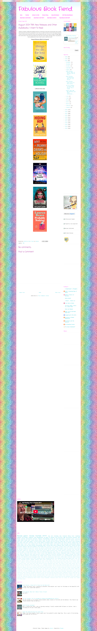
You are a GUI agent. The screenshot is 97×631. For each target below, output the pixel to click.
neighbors (71, 573)
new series (30, 553)
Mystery (40, 541)
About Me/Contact (55, 15)
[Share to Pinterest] (47, 241)
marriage (66, 544)
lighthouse (65, 572)
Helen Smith (68, 298)
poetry (55, 545)
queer (57, 563)
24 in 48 (64, 555)
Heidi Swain (50, 544)
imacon (51, 628)
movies (36, 540)
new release (63, 536)
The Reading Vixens (70, 324)
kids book (53, 572)
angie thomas (43, 567)
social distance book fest (27, 564)
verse (60, 577)
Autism (49, 564)
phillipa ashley (43, 549)
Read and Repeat (69, 309)
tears (73, 541)
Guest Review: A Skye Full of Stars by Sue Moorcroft (36, 585)
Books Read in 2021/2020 (25, 17)
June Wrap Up (20, 554)
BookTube (31, 551)
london (24, 550)
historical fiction (33, 549)
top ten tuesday (53, 536)
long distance (20, 573)
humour (22, 544)
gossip (52, 571)
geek (52, 545)
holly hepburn (33, 546)
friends (48, 541)
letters (60, 572)
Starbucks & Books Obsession (69, 318)
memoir (52, 542)
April (67, 101)
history (72, 540)
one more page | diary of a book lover (70, 306)
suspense (78, 553)
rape (21, 576)
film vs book (24, 571)
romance (31, 537)
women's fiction (34, 541)
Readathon (40, 537)
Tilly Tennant (54, 546)
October (68, 65)
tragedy (41, 555)
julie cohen (29, 563)
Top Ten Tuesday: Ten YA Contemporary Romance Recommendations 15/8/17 (41, 598)
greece (56, 571)
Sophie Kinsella (50, 550)
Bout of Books (50, 537)
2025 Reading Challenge (71, 35)
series (23, 539)
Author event (42, 540)
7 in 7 (41, 564)
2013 (66, 128)
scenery (49, 576)
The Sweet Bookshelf (70, 326)
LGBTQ (18, 544)
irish (43, 572)
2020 (66, 115)
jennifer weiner (22, 563)
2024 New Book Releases (67, 15)
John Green (54, 559)
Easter (54, 564)
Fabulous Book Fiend (45, 9)
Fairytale (64, 564)
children (43, 554)
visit (75, 577)
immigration (19, 572)
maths (53, 573)
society (23, 577)
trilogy (27, 551)
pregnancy (27, 555)
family (40, 539)
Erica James (59, 564)
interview (68, 550)
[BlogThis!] (43, 241)
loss (36, 573)
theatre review (40, 577)
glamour (49, 571)
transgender (46, 577)
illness (74, 562)
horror (71, 562)
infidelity (28, 572)
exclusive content (71, 537)
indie (24, 572)
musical (66, 573)
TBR (23, 243)
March (67, 103)
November (68, 64)
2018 (66, 119)
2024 (66, 60)
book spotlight (76, 549)
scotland (23, 559)
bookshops (26, 568)
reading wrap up (76, 542)
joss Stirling (48, 572)
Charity (75, 555)
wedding (59, 545)
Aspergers (45, 564)
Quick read (66, 546)
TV (76, 559)
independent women (65, 553)
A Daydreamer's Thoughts (71, 288)
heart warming (46, 558)
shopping (19, 577)
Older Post (57, 292)
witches (49, 555)
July (67, 96)
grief (35, 558)
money (63, 573)
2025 (66, 58)
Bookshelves (69, 555)
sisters (28, 559)
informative (33, 572)
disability (48, 554)
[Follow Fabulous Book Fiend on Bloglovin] (69, 214)
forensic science (21, 558)
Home (21, 15)
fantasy (48, 545)
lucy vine (47, 573)
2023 (66, 109)
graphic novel (29, 558)
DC (51, 564)
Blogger (62, 628)
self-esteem (40, 546)
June (67, 98)
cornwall (61, 546)
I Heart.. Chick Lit (70, 300)
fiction (55, 562)
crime (60, 540)
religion (35, 576)
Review (19, 536)
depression (39, 562)
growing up (39, 558)
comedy (18, 540)
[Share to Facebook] (46, 241)
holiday (71, 554)
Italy (41, 550)
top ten (26, 545)
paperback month (51, 563)
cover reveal (31, 540)
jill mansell (20, 553)
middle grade (20, 545)
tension (37, 559)
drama (25, 540)
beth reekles (67, 567)
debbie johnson (73, 546)
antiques (54, 567)
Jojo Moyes (60, 559)
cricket (40, 544)
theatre (35, 577)
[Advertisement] (71, 173)
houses (78, 571)
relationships (72, 544)
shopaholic (77, 576)
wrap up (52, 539)
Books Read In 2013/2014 (65, 17)
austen (59, 567)
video (38, 564)
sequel (55, 542)
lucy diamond (58, 558)
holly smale (77, 554)
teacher (32, 559)
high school (66, 562)
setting (56, 576)
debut (22, 540)
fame (48, 562)
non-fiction (58, 537)
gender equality (43, 571)
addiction (27, 554)
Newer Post (22, 292)
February (68, 105)
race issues (61, 563)
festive (18, 571)
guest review (28, 536)
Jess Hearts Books (69, 303)
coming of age (26, 546)
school (34, 553)
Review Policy (45, 15)
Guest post (20, 541)
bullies (38, 554)
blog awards (73, 567)
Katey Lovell (70, 564)
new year (75, 573)
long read (26, 573)
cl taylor (61, 551)
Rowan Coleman (56, 553)
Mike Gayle (37, 551)
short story (27, 544)
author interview (75, 538)
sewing (59, 576)
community (23, 562)
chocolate (55, 568)
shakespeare (68, 576)
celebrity (25, 549)
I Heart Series (41, 553)
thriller (57, 541)
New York (66, 541)
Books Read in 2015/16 (51, 17)
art (57, 567)
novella (53, 540)
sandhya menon (40, 576)
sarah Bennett (33, 555)
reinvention (29, 576)
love (35, 537)
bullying (35, 568)
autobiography (39, 545)
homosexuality (70, 571)
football (67, 554)
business (40, 568)
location (70, 572)
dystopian (59, 554)
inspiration (38, 572)
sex (54, 541)
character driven (48, 568)
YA (44, 537)
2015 (66, 124)
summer (23, 551)
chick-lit (77, 540)
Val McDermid (43, 551)
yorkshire (58, 555)
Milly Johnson (72, 545)
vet (62, 577)
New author (20, 542)
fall (46, 562)
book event (55, 551)
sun (26, 577)
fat (63, 554)
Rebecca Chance (66, 559)
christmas (25, 537)
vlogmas (78, 577)
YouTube (27, 15)
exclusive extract (31, 539)
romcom (44, 544)
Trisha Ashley (59, 549)
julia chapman (20, 555)
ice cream (77, 551)
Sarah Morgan (32, 545)
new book (48, 540)
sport (56, 540)
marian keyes (65, 558)
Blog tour (71, 536)
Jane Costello (47, 546)
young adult (32, 550)
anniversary (48, 567)
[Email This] (42, 241)
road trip (78, 563)
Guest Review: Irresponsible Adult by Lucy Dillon (70, 78)
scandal (45, 576)
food (51, 541)
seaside (18, 564)
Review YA (73, 559)
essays (43, 562)
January (68, 107)
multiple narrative (43, 563)
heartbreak (63, 571)
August (68, 69)
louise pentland (40, 573)
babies (78, 544)
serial (70, 541)
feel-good (19, 550)
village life (66, 577)
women (61, 541)
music (25, 553)
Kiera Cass (75, 564)
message (60, 573)
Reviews (21, 549)
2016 (66, 122)
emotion (64, 550)
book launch (58, 550)
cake (43, 568)
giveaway (78, 541)
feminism (72, 551)
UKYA (28, 541)
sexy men (63, 576)
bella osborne (67, 542)
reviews (73, 563)
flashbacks (30, 571)
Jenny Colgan (65, 545)
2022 (66, 111)
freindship (47, 542)
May (67, 100)
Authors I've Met (35, 15)
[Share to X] (45, 241)
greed (59, 571)
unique (35, 564)
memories (56, 573)
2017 (66, 120)
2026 (66, 56)
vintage (71, 577)
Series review (51, 549)
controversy (28, 562)
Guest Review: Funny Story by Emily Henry (70, 82)
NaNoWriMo (50, 553)
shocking (73, 576)
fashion (51, 562)
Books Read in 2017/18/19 (39, 17)
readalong (25, 576)
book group (32, 554)
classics (59, 568)
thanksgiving (30, 577)
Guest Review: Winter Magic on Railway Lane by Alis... (70, 73)
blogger (78, 567)
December (68, 62)
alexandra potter (36, 567)
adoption (24, 567)
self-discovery (60, 539)
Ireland (37, 550)
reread (69, 563)
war (27, 550)
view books (76, 43)
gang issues (36, 571)
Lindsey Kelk (34, 544)
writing (54, 555)
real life (77, 558)
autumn (62, 567)
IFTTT (44, 536)
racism (18, 576)
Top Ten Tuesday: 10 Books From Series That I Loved (70, 87)
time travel (43, 559)
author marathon (67, 549)
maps (50, 573)
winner (45, 555)
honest (75, 571)
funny (63, 540)
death (44, 541)
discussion (67, 551)
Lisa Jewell (57, 544)
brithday (31, 568)
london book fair (76, 572)
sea (38, 555)
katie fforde (35, 563)
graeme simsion (60, 562)
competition (77, 568)
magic (44, 545)
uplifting (48, 559)
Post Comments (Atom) (43, 295)
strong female (40, 542)
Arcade (61, 544)
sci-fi (18, 559)
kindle (57, 572)
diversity (53, 554)
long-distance (31, 573)
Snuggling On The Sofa (70, 315)
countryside (33, 562)
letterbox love (32, 542)
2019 (66, 117)
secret (52, 576)
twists (56, 577)
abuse (79, 559)
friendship (46, 539)
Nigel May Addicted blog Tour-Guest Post (33, 611)
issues (73, 550)
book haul (25, 542)
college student (70, 568)
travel (24, 541)
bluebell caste (20, 568)
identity (52, 558)
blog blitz (50, 551)
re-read (66, 563)
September (69, 67)
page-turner (71, 558)
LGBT (46, 553)
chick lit (67, 540)
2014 (66, 126)
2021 (66, 113)
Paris (44, 550)
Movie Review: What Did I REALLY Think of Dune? (35, 591)
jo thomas (72, 553)
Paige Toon (60, 542)
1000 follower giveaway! (29, 605)
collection (64, 568)
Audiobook (68, 538)
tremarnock (52, 577)
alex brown (29, 567)
